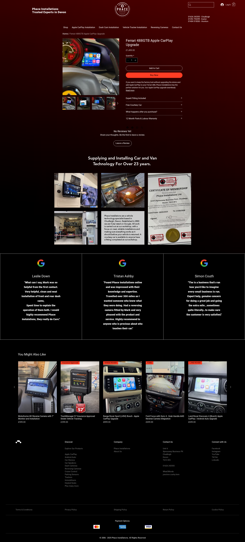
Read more (130, 90)
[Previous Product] (14, 387)
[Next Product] (230, 387)
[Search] (201, 4)
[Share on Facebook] (127, 127)
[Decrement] (127, 60)
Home (65, 34)
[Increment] (135, 60)
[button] (233, 4)
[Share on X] (142, 127)
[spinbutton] (131, 60)
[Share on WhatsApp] (137, 127)
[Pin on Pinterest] (132, 127)
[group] (122, 392)
